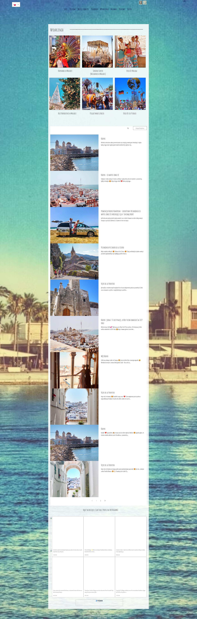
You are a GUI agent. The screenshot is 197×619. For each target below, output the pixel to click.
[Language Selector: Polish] (16, 4)
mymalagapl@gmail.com (92, 615)
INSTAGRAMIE (114, 509)
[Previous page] (92, 501)
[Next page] (105, 501)
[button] (128, 128)
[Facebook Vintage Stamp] (141, 3)
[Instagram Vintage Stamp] (145, 3)
